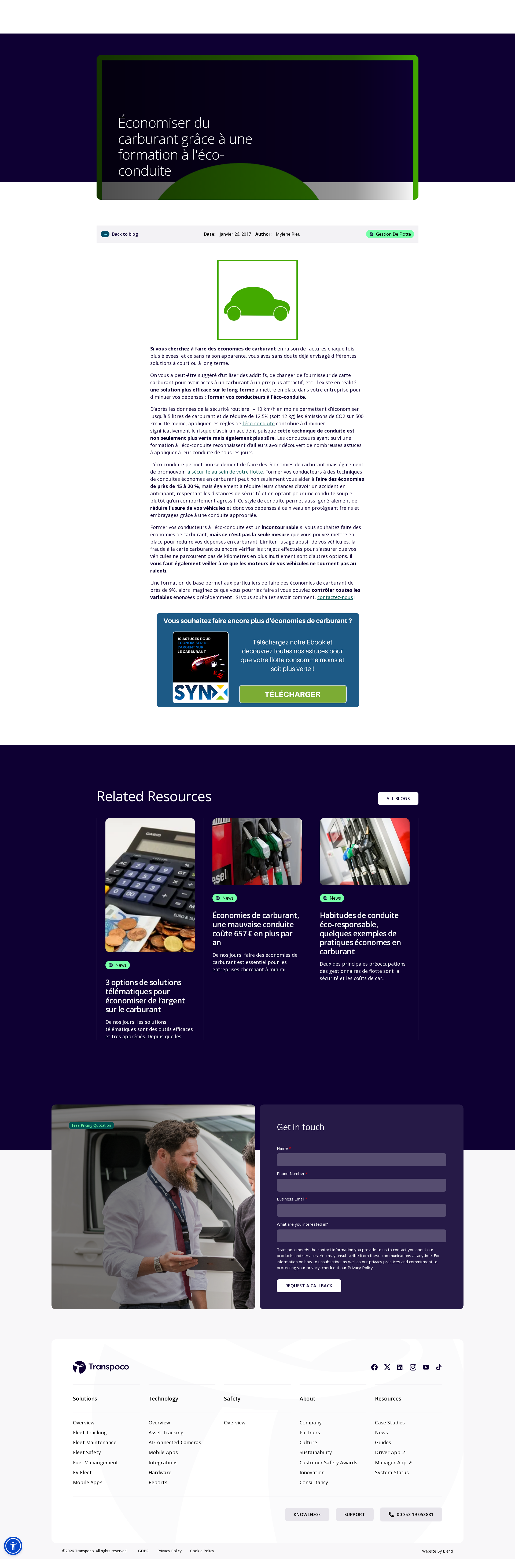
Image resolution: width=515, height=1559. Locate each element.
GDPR (143, 1550)
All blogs (398, 798)
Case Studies (390, 1422)
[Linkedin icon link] (400, 1367)
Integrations (163, 1462)
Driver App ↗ (390, 1452)
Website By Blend (437, 1551)
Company (311, 1422)
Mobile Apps (87, 1482)
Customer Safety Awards (329, 1462)
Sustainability (316, 1452)
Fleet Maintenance (94, 1442)
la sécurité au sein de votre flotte (224, 471)
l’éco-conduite (258, 423)
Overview (83, 1422)
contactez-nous (335, 597)
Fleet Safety (87, 1452)
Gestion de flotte (393, 234)
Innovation (312, 1472)
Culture (308, 1442)
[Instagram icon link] (413, 1367)
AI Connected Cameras (175, 1442)
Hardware (160, 1472)
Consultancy (314, 1482)
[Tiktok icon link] (439, 1367)
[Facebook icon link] (374, 1367)
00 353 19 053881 (415, 1514)
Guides (383, 1442)
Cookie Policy (202, 1550)
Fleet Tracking (90, 1432)
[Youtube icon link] (426, 1367)
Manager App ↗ (393, 1462)
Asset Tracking (166, 1432)
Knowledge (307, 1514)
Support (354, 1514)
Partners (310, 1432)
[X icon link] (387, 1367)
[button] (13, 1546)
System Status (392, 1472)
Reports (158, 1482)
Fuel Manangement (95, 1462)
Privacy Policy (169, 1550)
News (381, 1432)
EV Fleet (82, 1472)
